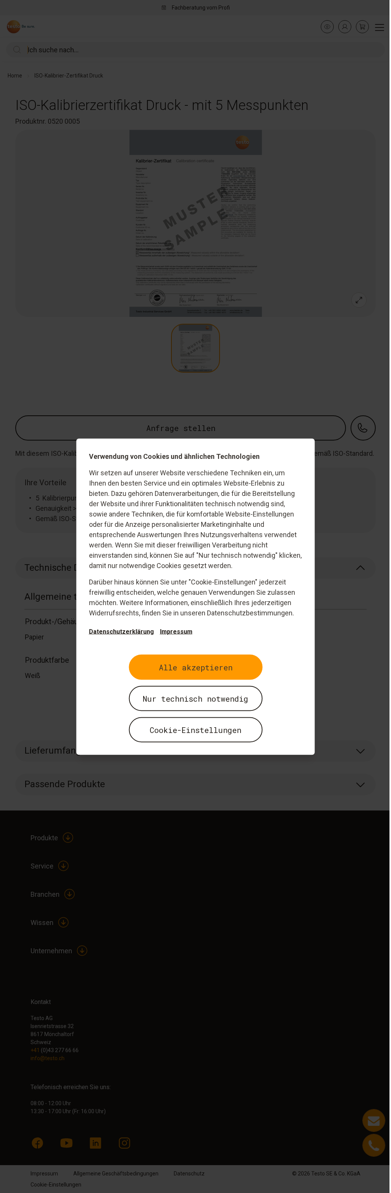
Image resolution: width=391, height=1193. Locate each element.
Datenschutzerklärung (121, 631)
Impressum (176, 631)
